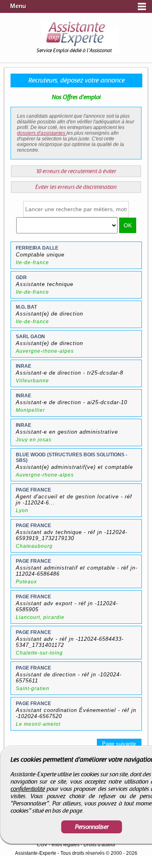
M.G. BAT (26, 307)
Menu (18, 6)
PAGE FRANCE (33, 490)
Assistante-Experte (35, 853)
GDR (21, 277)
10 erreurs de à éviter (76, 171)
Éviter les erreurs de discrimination (76, 187)
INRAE (23, 366)
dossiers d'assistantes (41, 133)
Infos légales (65, 845)
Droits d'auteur (99, 845)
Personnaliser (92, 827)
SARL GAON (30, 336)
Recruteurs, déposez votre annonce (76, 80)
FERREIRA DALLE (37, 248)
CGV (42, 845)
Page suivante (119, 744)
